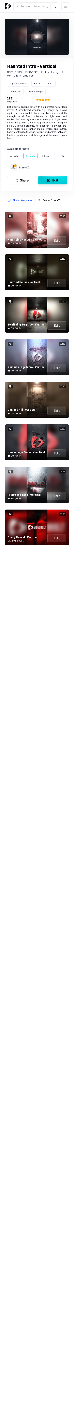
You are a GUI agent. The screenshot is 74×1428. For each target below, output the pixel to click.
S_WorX (24, 167)
